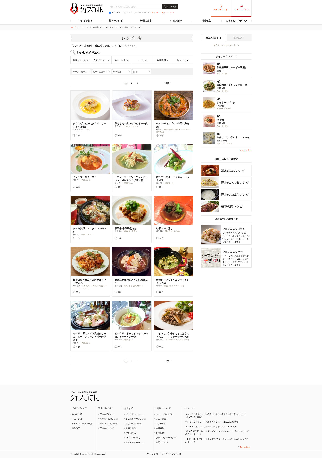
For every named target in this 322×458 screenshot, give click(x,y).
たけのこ (165, 13)
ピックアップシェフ (135, 414)
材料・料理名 (117, 12)
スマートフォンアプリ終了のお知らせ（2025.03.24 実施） (211, 426)
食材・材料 (120, 60)
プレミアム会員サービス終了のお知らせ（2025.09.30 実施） (212, 422)
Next (167, 83)
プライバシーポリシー (166, 438)
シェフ (129, 12)
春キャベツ (156, 13)
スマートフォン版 (171, 453)
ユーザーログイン (221, 9)
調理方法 (181, 60)
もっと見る (246, 150)
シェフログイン (241, 9)
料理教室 (206, 20)
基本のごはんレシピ (109, 423)
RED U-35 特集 (133, 438)
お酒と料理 (131, 428)
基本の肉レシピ (107, 428)
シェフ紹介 (176, 20)
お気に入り (239, 37)
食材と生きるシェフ (135, 442)
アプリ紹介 (161, 423)
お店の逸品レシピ (134, 423)
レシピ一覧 (77, 414)
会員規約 (160, 428)
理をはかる (131, 433)
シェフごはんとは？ (165, 414)
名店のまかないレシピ (136, 419)
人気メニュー (99, 60)
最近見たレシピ (213, 37)
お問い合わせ (162, 442)
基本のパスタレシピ (109, 419)
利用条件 (160, 433)
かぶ (172, 13)
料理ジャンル (79, 60)
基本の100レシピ (107, 414)
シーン (141, 60)
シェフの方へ (162, 419)
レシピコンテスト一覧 (82, 423)
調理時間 (161, 60)
